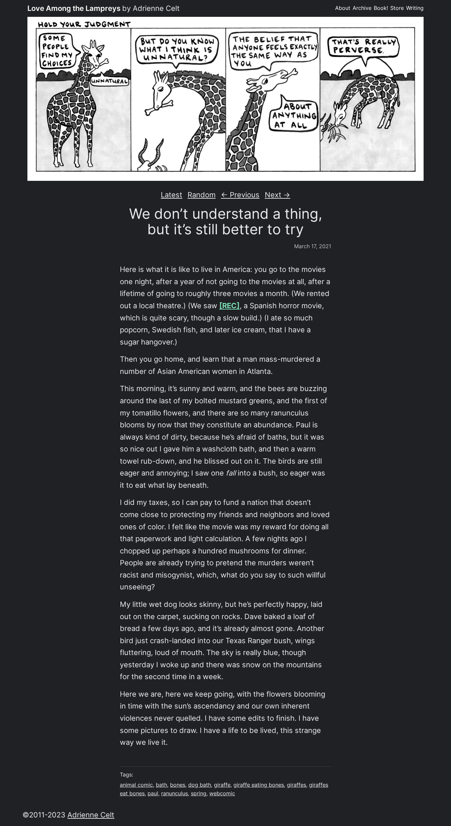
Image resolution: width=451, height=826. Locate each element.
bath (161, 785)
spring (198, 793)
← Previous (240, 194)
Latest (171, 194)
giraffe (222, 785)
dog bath (199, 785)
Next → (277, 194)
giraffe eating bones (258, 785)
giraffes (296, 785)
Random (202, 194)
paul (153, 793)
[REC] (229, 305)
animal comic (136, 785)
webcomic (222, 793)
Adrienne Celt (90, 814)
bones (177, 785)
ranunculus (174, 793)
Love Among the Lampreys (74, 8)
